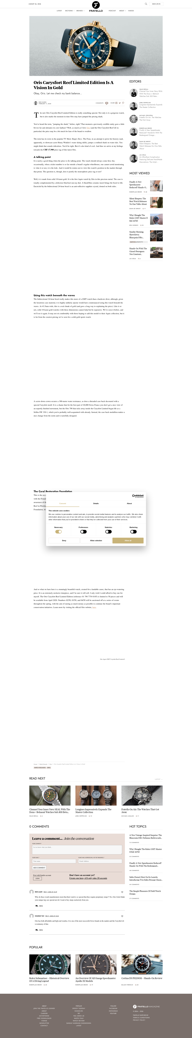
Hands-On (79, 1011)
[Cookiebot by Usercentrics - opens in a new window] (134, 496)
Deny (64, 540)
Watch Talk (78, 1018)
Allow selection (96, 540)
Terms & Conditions (141, 1018)
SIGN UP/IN (156, 4)
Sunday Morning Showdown (78, 1023)
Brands (80, 11)
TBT (79, 1013)
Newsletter (44, 1023)
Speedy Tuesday (78, 1008)
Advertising (44, 1016)
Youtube (113, 1013)
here (94, 607)
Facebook (113, 1008)
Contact (44, 1026)
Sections (69, 11)
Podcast (112, 11)
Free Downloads (44, 1018)
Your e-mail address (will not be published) (91, 857)
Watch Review (79, 1021)
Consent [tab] (62, 503)
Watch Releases (40, 767)
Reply (41, 906)
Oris (88, 127)
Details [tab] (96, 503)
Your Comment (37, 844)
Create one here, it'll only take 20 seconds (88, 877)
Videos (131, 11)
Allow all (128, 540)
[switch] (83, 531)
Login (37, 878)
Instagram (113, 1011)
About (121, 11)
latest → (159, 779)
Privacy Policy (139, 1020)
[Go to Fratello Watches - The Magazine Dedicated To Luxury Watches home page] (96, 2)
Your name (36, 857)
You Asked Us (78, 1016)
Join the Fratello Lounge (44, 1008)
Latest (59, 11)
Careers (44, 1013)
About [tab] (129, 503)
